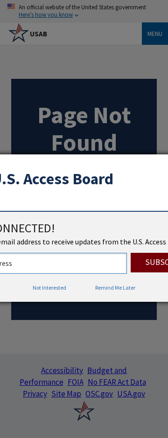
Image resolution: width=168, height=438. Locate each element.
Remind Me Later (115, 287)
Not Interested (49, 287)
